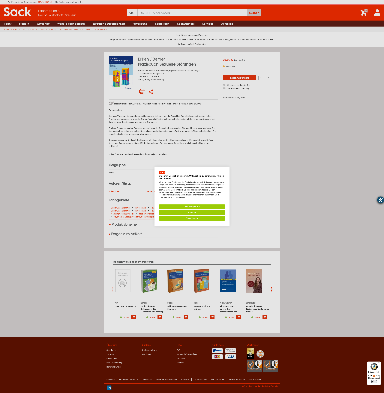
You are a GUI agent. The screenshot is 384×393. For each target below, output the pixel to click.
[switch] (374, 381)
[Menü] (379, 363)
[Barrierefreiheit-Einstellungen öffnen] (380, 199)
